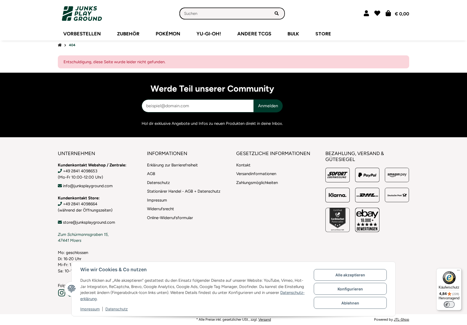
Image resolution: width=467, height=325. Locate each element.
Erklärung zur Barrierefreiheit (172, 165)
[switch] (449, 304)
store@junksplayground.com (89, 222)
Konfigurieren (350, 289)
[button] (366, 13)
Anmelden (268, 105)
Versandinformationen (256, 173)
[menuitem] (82, 34)
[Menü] (458, 271)
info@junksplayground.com (88, 185)
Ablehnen (350, 303)
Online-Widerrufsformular (170, 217)
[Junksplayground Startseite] (82, 13)
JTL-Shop (401, 319)
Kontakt (243, 165)
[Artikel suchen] (276, 13)
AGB (151, 173)
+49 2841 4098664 (80, 204)
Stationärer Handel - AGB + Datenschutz (183, 191)
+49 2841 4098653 (80, 171)
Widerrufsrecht (160, 208)
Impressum (90, 309)
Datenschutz (116, 309)
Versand (264, 319)
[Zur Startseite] (60, 45)
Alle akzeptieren (350, 275)
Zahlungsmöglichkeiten (257, 182)
